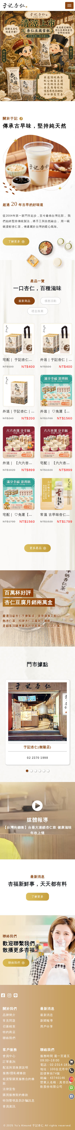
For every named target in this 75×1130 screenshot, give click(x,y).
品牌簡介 (9, 1014)
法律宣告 (9, 1089)
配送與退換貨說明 (15, 1067)
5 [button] (44, 771)
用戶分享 (46, 1026)
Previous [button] (7, 56)
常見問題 (9, 1020)
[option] (37, 56)
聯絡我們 (14, 962)
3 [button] (35, 771)
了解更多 (14, 241)
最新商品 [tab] (25, 300)
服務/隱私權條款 (14, 1073)
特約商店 (9, 1032)
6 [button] (48, 771)
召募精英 (9, 1026)
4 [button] (39, 771)
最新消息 (46, 1014)
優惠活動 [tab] (51, 300)
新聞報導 (46, 1020)
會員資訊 (9, 1106)
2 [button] (31, 771)
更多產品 (36, 547)
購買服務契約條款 (15, 1094)
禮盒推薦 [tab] (37, 311)
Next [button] (67, 56)
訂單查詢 (9, 1061)
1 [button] (27, 771)
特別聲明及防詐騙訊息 (19, 1100)
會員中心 (9, 1056)
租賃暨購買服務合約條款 (19, 1081)
